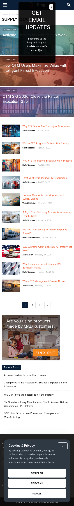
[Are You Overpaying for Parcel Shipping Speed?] (11, 234)
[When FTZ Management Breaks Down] (11, 286)
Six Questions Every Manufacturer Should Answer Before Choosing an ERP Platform (36, 404)
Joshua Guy (27, 255)
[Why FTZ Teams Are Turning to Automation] (11, 131)
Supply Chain (10, 29)
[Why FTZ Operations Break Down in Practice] (11, 165)
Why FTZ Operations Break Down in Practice (47, 160)
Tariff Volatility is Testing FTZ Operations (44, 177)
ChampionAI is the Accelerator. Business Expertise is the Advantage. (35, 384)
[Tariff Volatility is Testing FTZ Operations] (11, 182)
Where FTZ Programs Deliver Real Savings (46, 143)
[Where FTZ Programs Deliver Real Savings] (11, 148)
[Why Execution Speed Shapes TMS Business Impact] (11, 268)
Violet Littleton (29, 203)
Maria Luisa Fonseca (31, 237)
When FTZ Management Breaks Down (43, 281)
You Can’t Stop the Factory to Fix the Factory (29, 394)
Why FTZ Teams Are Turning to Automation (46, 126)
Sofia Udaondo (28, 130)
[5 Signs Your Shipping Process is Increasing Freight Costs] (11, 217)
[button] (69, 5)
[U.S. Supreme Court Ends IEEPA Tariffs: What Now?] (11, 251)
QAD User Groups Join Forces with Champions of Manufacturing (31, 415)
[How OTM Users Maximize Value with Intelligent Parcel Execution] (37, 79)
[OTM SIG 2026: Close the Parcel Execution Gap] (37, 110)
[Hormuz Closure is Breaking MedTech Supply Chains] (11, 199)
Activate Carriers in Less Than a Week (25, 375)
